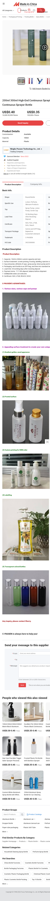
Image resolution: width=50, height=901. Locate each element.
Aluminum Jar (28, 819)
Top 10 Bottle (36, 879)
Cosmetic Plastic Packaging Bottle (16, 874)
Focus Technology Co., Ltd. (29, 892)
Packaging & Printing (15, 17)
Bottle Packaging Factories (14, 868)
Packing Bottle (29, 17)
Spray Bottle (40, 17)
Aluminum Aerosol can (31, 823)
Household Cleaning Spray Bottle (16, 852)
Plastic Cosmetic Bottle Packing (15, 879)
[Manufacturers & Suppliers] (25, 4)
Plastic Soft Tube (29, 827)
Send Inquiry (23, 123)
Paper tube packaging (10, 827)
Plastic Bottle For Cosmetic (38, 868)
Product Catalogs (35, 814)
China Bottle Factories (12, 863)
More (4, 884)
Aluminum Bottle (8, 819)
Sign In (5, 174)
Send (22, 685)
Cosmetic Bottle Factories (34, 863)
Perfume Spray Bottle (40, 852)
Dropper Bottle (7, 823)
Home (4, 17)
